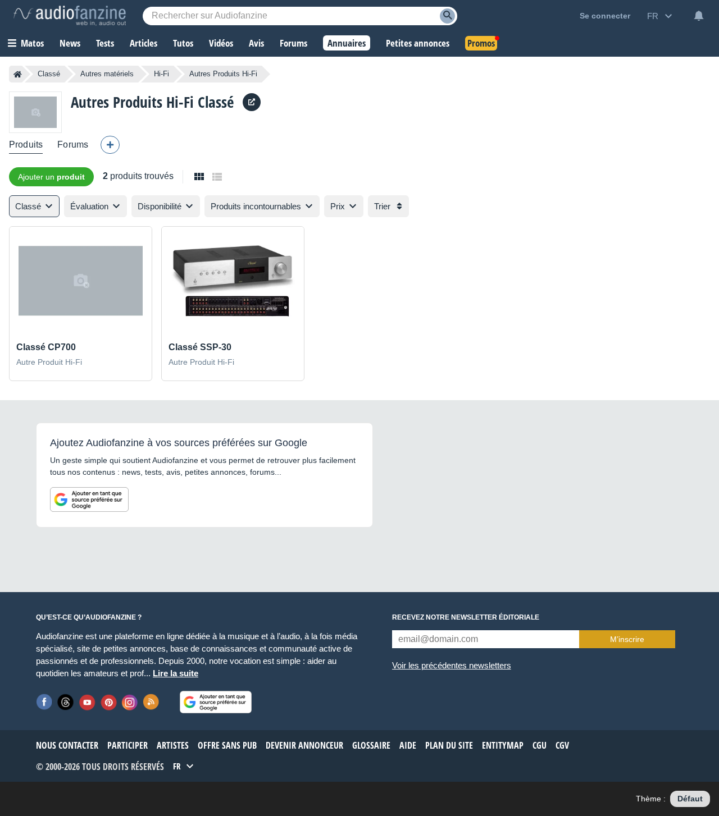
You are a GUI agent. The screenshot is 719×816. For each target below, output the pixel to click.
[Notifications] (699, 15)
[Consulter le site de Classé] (252, 102)
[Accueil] (17, 74)
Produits (26, 144)
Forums (72, 144)
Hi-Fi (161, 74)
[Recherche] (447, 16)
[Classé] (35, 112)
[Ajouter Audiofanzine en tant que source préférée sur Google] (89, 499)
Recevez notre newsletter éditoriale (465, 617)
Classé (49, 74)
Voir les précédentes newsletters (451, 665)
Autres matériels (107, 74)
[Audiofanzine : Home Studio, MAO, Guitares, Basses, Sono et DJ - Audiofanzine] (69, 16)
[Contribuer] (110, 145)
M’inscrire (627, 639)
